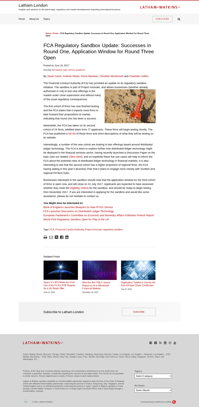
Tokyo (157, 357)
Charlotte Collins (138, 76)
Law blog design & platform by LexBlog (156, 402)
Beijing (32, 354)
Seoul (121, 357)
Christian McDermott (111, 76)
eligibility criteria (79, 188)
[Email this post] (51, 237)
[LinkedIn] (165, 343)
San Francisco (112, 357)
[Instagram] (170, 343)
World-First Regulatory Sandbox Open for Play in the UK (76, 219)
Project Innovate (93, 229)
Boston (39, 354)
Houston (107, 354)
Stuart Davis (54, 76)
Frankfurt (80, 354)
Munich (56, 357)
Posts (55, 33)
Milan (49, 357)
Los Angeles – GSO (162, 354)
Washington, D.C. (30, 359)
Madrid (26, 357)
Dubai (62, 354)
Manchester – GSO (38, 357)
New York (64, 357)
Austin (25, 354)
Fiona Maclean (89, 76)
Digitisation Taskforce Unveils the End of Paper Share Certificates (138, 284)
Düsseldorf (70, 354)
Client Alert (75, 156)
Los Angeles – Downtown (141, 354)
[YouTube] (175, 343)
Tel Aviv (150, 357)
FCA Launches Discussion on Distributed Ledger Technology (78, 211)
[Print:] (45, 237)
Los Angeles (125, 354)
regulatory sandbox (113, 229)
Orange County (75, 357)
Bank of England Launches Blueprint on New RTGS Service (78, 207)
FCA (52, 229)
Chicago (55, 354)
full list (72, 133)
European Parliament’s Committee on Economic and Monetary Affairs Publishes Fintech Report (98, 215)
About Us (34, 19)
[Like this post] (61, 237)
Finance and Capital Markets (69, 70)
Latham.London (33, 5)
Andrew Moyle (71, 76)
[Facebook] (150, 343)
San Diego (100, 357)
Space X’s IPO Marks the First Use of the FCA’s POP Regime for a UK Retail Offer (59, 285)
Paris (85, 357)
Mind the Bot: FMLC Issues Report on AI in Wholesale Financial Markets (96, 285)
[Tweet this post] (56, 237)
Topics (46, 19)
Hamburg (89, 354)
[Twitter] (155, 343)
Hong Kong (98, 354)
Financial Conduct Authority (70, 229)
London (115, 354)
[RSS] (160, 343)
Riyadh (92, 357)
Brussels (47, 354)
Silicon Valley (130, 357)
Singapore (141, 357)
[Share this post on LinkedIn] (66, 237)
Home (22, 19)
